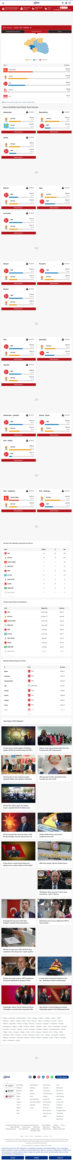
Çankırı (54, 1021)
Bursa (40, 1021)
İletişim (21, 1136)
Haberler (19, 1091)
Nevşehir (16, 1032)
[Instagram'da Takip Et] (38, 1077)
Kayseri (65, 1026)
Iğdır (51, 1037)
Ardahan (45, 1037)
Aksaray (62, 1035)
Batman (27, 1037)
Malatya (39, 1029)
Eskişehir (46, 1023)
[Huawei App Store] (10, 1097)
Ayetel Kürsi (59, 1116)
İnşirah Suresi (26, 1127)
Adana (5, 1018)
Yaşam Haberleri (15, 1127)
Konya (26, 1029)
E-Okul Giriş (59, 1102)
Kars (50, 1026)
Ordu (28, 1032)
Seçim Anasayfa (8, 27)
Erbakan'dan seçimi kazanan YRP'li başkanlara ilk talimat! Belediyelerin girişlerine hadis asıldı (18, 980)
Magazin (19, 1102)
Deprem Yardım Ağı (59, 1129)
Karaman (13, 1037)
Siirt (51, 1032)
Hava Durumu (47, 1113)
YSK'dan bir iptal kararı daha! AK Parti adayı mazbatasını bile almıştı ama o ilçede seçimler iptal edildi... (18, 952)
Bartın (39, 1037)
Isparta (27, 1026)
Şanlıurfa (32, 1035)
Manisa (46, 1029)
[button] (3, 3)
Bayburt (6, 1037)
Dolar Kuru (46, 1105)
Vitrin (31, 1096)
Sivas (61, 1032)
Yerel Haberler (34, 1085)
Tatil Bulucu (59, 1093)
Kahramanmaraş (55, 1029)
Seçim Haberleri (34, 1099)
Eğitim (18, 1108)
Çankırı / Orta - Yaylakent (21, 27)
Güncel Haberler (46, 1125)
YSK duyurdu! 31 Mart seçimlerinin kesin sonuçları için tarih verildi (52, 778)
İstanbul (39, 1026)
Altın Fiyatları (47, 1102)
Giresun (61, 1023)
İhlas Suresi (36, 1127)
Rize (33, 1032)
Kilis (5, 1040)
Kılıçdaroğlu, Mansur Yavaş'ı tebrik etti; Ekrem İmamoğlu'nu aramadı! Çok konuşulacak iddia (18, 1008)
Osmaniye (11, 1040)
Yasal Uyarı (46, 1136)
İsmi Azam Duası (23, 1129)
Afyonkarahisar (21, 1018)
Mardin (64, 1029)
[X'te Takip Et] (34, 1077)
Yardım (26, 1136)
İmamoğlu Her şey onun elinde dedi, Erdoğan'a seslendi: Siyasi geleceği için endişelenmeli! (16, 923)
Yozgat (48, 1035)
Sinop (56, 1032)
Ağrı (29, 1018)
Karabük (63, 1037)
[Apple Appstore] (10, 1091)
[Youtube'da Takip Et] (47, 1077)
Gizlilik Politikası (38, 1136)
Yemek (18, 1096)
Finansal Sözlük (47, 1093)
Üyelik (31, 1136)
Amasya (35, 1018)
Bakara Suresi (56, 1127)
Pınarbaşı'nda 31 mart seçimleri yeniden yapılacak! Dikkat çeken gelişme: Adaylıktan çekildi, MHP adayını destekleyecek (17, 779)
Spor (18, 1110)
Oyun (58, 1085)
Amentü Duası (47, 1129)
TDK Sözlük (59, 1113)
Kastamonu (57, 1026)
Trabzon (18, 1035)
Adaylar (60, 31)
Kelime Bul (59, 1088)
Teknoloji (32, 1088)
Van (43, 1035)
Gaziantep (54, 1023)
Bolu (29, 1021)
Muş (11, 1032)
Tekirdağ (6, 1035)
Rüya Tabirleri (47, 1110)
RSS (51, 1136)
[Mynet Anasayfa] (36, 2)
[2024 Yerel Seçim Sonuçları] (3, 8)
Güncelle (65, 7)
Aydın (59, 1018)
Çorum (61, 1021)
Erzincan (32, 1023)
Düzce (18, 1040)
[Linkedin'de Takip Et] (43, 1077)
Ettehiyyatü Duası (11, 1129)
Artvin (54, 1018)
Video (18, 1113)
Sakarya (39, 1032)
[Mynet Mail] (70, 3)
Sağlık (31, 1091)
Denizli (6, 1023)
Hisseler (45, 1096)
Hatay (21, 1026)
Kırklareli (6, 1029)
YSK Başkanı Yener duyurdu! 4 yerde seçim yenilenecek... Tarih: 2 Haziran (53, 893)
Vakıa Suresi (46, 1127)
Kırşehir (13, 1029)
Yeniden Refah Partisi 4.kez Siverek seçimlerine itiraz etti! (50, 835)
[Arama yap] (62, 3)
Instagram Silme (61, 1110)
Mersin (33, 1026)
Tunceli (25, 1035)
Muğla (5, 1032)
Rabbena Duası (35, 1129)
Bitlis (24, 1021)
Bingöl (19, 1021)
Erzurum (39, 1023)
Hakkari (15, 1026)
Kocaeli (20, 1029)
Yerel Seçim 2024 (35, 1131)
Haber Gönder (63, 1077)
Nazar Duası (59, 1119)
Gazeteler (32, 1105)
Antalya (48, 1018)
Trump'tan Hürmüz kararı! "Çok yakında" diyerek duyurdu (22, 1125)
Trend (18, 1105)
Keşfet (45, 1116)
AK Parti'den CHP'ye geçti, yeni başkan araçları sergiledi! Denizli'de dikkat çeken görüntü (16, 808)
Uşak (38, 1035)
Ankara (41, 1018)
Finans (18, 1093)
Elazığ (26, 1023)
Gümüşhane (7, 1026)
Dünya (63, 1125)
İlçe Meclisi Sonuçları (36, 31)
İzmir (45, 1026)
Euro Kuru (46, 1108)
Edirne (20, 1023)
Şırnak (33, 1037)
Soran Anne (59, 1091)
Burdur (35, 1021)
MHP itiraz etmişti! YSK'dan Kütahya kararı (53, 863)
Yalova (57, 1037)
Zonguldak (55, 1035)
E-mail (32, 1108)
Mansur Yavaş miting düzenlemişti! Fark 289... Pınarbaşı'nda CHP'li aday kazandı (54, 749)
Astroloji (32, 1093)
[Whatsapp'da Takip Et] (52, 1077)
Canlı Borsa (46, 1091)
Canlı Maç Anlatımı (35, 1102)
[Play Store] (10, 1086)
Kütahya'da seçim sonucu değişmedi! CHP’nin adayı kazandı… (54, 922)
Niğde (23, 1032)
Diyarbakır (13, 1023)
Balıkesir (6, 1021)
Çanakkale (47, 1021)
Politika (56, 1125)
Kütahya (32, 1029)
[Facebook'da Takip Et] (30, 1077)
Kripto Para (46, 1099)
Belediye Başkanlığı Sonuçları (13, 31)
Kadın (18, 1099)
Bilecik (13, 1021)
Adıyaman (12, 1018)
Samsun (45, 1032)
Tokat (12, 1035)
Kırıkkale (20, 1037)
